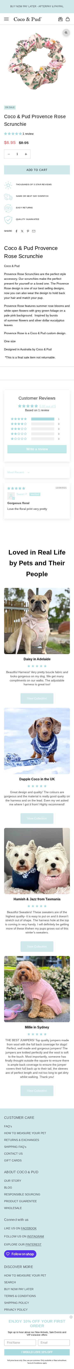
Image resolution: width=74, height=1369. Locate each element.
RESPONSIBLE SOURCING (22, 1194)
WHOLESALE (13, 1208)
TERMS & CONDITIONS (20, 1296)
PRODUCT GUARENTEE (20, 1201)
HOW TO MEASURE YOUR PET (25, 1133)
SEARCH (10, 1282)
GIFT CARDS (13, 1160)
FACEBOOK (29, 1228)
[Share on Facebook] (16, 231)
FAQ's (8, 1126)
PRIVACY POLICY (16, 1309)
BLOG (8, 1187)
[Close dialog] (71, 1317)
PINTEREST (33, 1244)
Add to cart (37, 170)
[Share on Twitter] (22, 231)
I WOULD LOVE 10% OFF (36, 1352)
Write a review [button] (37, 449)
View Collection (37, 698)
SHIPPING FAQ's (15, 1146)
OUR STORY (12, 1180)
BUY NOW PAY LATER (19, 1289)
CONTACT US (13, 1153)
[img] (16, 488)
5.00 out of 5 (47, 406)
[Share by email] (33, 231)
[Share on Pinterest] (28, 231)
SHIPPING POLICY (16, 1302)
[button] (13, 133)
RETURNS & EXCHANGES (21, 1140)
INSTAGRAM (35, 1236)
